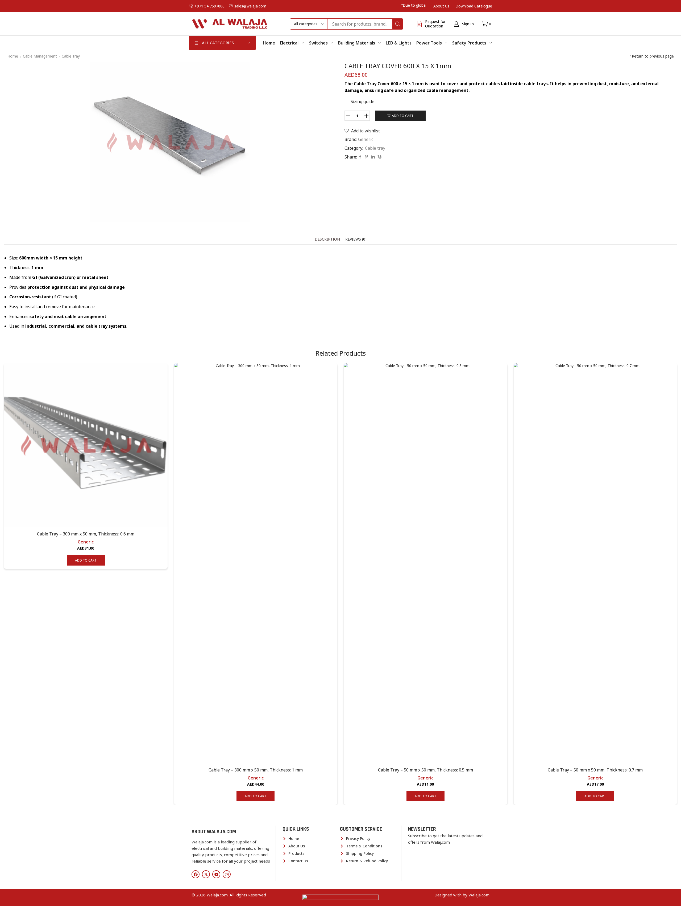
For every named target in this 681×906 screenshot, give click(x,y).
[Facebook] (360, 156)
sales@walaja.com (250, 6)
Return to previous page (653, 56)
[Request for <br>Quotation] (419, 24)
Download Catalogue (473, 6)
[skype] (378, 156)
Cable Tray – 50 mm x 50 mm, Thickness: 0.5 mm (425, 770)
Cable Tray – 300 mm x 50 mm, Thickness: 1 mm (256, 770)
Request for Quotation (435, 24)
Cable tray (71, 56)
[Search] (397, 24)
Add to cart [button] (86, 560)
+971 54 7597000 (209, 6)
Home (12, 56)
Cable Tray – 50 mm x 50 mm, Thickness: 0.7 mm (595, 770)
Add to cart (402, 115)
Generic (365, 139)
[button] (464, 24)
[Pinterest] (366, 156)
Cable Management (40, 56)
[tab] (327, 239)
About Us (441, 6)
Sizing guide (362, 101)
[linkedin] (372, 156)
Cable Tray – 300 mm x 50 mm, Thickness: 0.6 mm (85, 534)
